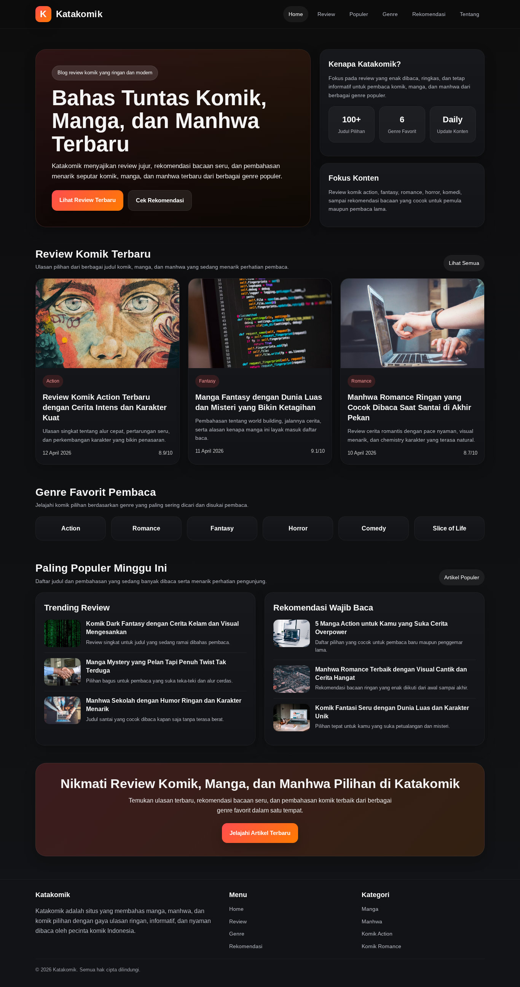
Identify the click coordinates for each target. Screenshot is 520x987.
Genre (390, 14)
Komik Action (377, 934)
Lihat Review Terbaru (87, 200)
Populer (358, 14)
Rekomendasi (428, 14)
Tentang (469, 14)
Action (70, 528)
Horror (298, 528)
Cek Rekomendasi (160, 200)
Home (296, 14)
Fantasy (222, 528)
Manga (370, 909)
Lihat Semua (464, 263)
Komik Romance (381, 946)
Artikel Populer (461, 577)
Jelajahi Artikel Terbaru (260, 833)
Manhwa (372, 921)
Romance (146, 528)
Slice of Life (449, 528)
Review (326, 14)
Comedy (374, 528)
